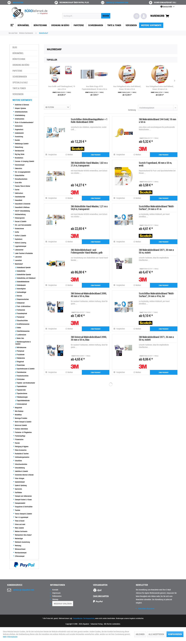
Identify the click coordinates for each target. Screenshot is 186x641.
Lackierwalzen (20, 334)
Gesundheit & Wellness (22, 207)
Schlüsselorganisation (22, 457)
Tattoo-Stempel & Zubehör (23, 514)
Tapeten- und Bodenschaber (25, 383)
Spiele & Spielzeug (21, 485)
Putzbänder (20, 354)
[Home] (12, 24)
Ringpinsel (19, 361)
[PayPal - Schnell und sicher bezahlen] (24, 564)
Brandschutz (19, 158)
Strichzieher (20, 379)
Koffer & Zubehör (20, 235)
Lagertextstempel (20, 246)
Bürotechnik (19, 59)
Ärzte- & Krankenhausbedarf (24, 122)
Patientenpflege (20, 436)
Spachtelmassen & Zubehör (25, 369)
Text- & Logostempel (21, 517)
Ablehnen (140, 634)
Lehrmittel (18, 257)
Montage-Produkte (21, 418)
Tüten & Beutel (19, 521)
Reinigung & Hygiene (21, 446)
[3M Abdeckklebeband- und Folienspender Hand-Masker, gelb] (55, 263)
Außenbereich (19, 133)
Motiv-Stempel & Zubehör (23, 422)
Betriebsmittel (19, 151)
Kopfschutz (18, 239)
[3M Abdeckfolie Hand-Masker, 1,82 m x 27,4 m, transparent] (55, 176)
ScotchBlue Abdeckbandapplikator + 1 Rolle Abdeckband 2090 (89, 121)
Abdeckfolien (20, 271)
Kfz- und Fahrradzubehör (23, 225)
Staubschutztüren (21, 376)
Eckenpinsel (20, 303)
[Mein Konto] (144, 16)
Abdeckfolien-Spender (23, 274)
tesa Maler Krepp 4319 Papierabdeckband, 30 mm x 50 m (94, 87)
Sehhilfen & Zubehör (21, 471)
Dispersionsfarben (22, 299)
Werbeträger (19, 538)
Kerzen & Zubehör (20, 221)
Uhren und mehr (20, 524)
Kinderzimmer (19, 228)
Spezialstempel (20, 482)
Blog (15, 47)
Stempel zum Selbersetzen (23, 496)
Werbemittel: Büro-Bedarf (23, 535)
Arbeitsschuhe (19, 119)
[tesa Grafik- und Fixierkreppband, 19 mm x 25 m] (61, 74)
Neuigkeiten (18, 2)
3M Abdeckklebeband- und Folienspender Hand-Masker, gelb (87, 251)
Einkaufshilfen (19, 175)
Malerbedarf (19, 264)
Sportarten (18, 489)
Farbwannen (20, 310)
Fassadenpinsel (21, 313)
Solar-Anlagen (19, 478)
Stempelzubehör (20, 503)
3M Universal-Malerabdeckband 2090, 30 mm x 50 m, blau (89, 338)
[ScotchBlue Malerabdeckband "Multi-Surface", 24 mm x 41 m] (123, 220)
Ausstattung (19, 136)
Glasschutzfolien (21, 320)
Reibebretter (20, 358)
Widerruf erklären (63, 603)
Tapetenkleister (21, 386)
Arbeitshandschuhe (21, 112)
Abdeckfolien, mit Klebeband (25, 278)
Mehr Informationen (10, 636)
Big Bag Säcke (19, 154)
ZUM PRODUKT (96, 154)
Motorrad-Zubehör (21, 425)
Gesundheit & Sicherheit (22, 204)
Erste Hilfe (18, 182)
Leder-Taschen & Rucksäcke (24, 253)
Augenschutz (19, 129)
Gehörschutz (19, 193)
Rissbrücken (20, 365)
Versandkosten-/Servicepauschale (83, 618)
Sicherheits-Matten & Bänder (24, 475)
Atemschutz (19, 126)
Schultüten (18, 460)
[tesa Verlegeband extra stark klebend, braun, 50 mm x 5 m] (159, 74)
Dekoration (18, 168)
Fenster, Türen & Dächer (22, 186)
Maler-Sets (19, 338)
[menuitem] (86, 16)
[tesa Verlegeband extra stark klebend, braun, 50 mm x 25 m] (127, 74)
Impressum (56, 593)
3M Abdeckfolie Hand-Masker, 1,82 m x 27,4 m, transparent (89, 164)
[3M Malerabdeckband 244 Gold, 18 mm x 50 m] (123, 132)
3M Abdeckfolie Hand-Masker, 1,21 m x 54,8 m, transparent (89, 208)
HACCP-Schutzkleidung (22, 211)
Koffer (17, 232)
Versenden (18, 94)
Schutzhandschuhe (21, 464)
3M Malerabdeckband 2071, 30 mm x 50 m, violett (156, 251)
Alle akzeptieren (156, 634)
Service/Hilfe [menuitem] (167, 6)
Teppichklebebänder (22, 400)
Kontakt (55, 589)
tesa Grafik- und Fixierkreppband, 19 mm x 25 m (61, 87)
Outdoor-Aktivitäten (21, 429)
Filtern (50, 107)
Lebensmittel (19, 250)
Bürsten (18, 296)
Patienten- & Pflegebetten (23, 432)
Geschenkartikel (20, 197)
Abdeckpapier (20, 285)
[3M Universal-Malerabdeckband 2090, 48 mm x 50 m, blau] (55, 307)
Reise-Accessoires (20, 450)
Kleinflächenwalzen (22, 331)
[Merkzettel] (136, 16)
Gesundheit (18, 200)
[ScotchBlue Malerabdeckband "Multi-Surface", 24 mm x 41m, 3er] (123, 307)
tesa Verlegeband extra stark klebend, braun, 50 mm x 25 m (127, 87)
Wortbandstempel (20, 552)
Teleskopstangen (21, 397)
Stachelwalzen (20, 372)
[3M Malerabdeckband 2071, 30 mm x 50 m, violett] (123, 263)
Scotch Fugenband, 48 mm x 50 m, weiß (155, 164)
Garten (17, 189)
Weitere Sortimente (22, 100)
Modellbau (18, 415)
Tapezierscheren (21, 393)
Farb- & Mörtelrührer (23, 306)
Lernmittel (18, 260)
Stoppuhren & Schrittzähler (24, 506)
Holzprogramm (20, 218)
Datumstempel (19, 165)
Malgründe (18, 407)
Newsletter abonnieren (146, 608)
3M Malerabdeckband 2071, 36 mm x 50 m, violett (156, 338)
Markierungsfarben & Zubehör (23, 343)
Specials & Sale (20, 82)
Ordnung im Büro (21, 64)
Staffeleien (18, 492)
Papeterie (17, 70)
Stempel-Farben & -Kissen (23, 499)
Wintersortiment (20, 549)
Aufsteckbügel (20, 292)
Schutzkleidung (20, 468)
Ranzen (17, 443)
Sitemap (55, 599)
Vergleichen (52, 154)
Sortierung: (132, 110)
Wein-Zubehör (19, 528)
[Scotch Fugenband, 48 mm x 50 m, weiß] (123, 176)
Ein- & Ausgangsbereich (22, 172)
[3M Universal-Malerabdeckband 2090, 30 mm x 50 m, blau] (55, 350)
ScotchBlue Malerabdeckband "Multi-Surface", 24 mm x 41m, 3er (156, 295)
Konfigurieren (175, 634)
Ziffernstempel (19, 556)
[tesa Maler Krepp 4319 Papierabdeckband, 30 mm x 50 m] (94, 74)
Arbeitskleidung (20, 115)
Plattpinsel (19, 351)
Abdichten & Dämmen (22, 105)
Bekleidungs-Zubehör (22, 143)
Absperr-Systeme (20, 108)
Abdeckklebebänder (22, 281)
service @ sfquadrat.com (117, 2)
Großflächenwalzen (22, 324)
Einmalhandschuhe (21, 179)
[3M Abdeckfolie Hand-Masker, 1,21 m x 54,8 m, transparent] (55, 220)
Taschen (17, 510)
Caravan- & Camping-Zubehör (24, 161)
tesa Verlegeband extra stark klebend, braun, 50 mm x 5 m (159, 87)
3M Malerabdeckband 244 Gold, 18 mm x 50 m (157, 121)
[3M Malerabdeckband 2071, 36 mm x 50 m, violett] (123, 350)
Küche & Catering (20, 243)
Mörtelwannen (20, 347)
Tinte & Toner (19, 88)
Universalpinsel (21, 404)
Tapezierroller (20, 390)
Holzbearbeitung (20, 214)
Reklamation (57, 596)
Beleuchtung (19, 147)
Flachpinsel (19, 317)
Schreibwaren (20, 76)
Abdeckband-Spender (23, 267)
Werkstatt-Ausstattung (22, 542)
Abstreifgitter (20, 289)
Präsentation (19, 439)
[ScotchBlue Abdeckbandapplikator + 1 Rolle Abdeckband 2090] (55, 132)
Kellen (18, 327)
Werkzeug (18, 545)
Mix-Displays (19, 411)
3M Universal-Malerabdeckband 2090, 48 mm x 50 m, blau (89, 295)
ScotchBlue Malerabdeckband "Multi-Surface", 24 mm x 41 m (156, 208)
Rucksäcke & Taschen (22, 453)
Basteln (17, 140)
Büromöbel (18, 53)
